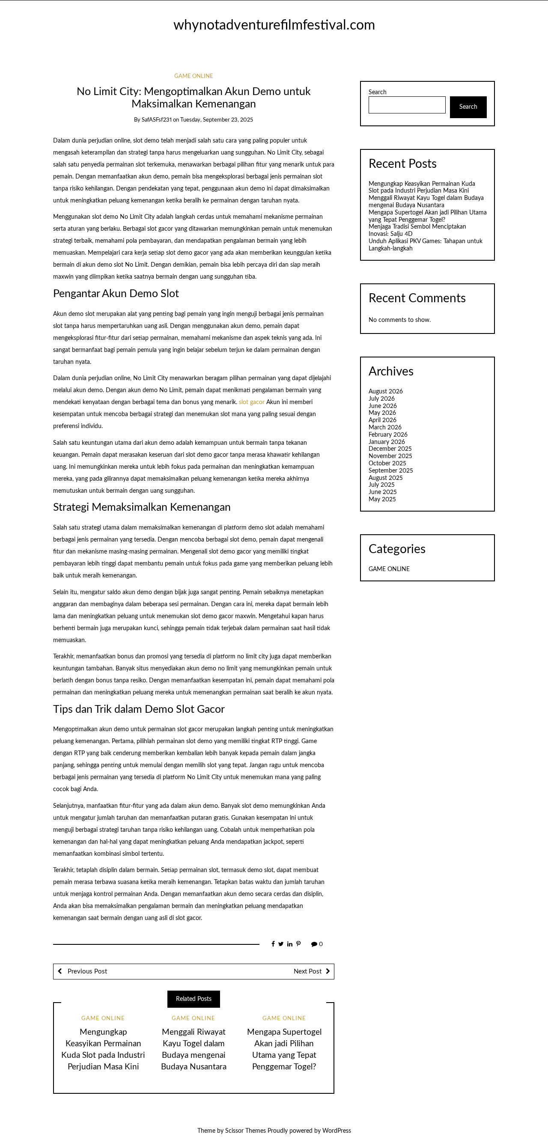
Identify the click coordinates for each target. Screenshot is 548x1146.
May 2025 (382, 500)
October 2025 (387, 464)
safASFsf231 (157, 120)
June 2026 (383, 406)
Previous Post (86, 971)
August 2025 (386, 478)
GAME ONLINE (193, 76)
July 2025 (382, 485)
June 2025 (383, 492)
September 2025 (391, 471)
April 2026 (382, 420)
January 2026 (387, 442)
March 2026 (385, 428)
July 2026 (382, 399)
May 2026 (382, 413)
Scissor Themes (245, 1131)
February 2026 (388, 435)
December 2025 (390, 449)
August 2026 (386, 392)
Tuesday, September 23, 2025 (216, 120)
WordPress (336, 1131)
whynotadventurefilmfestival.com (274, 25)
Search (378, 92)
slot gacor (252, 402)
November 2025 (390, 456)
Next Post (308, 971)
